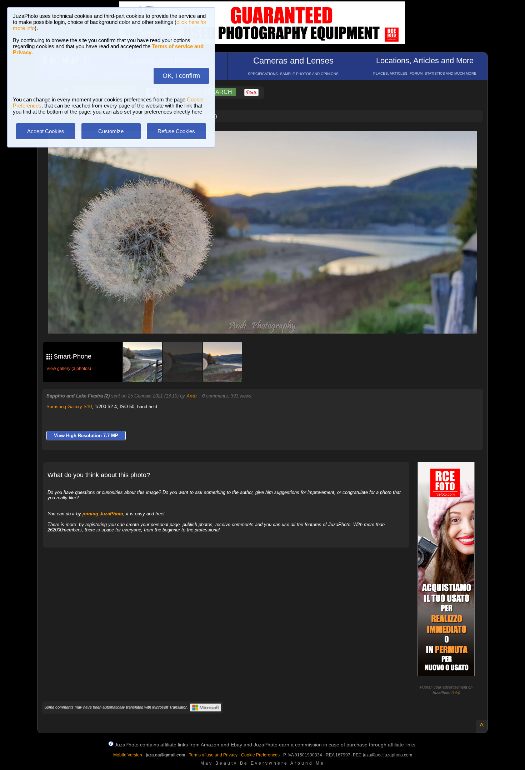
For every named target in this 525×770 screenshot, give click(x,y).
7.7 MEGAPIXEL (268, 320)
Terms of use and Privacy (213, 755)
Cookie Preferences (260, 755)
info (456, 692)
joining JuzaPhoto (102, 513)
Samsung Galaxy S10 (69, 406)
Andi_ (192, 396)
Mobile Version (127, 755)
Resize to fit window (267, 143)
